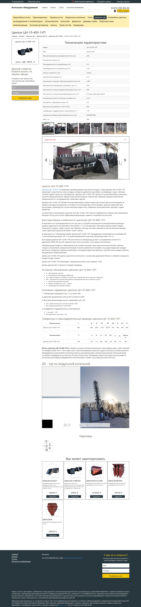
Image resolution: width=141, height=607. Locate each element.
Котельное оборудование (25, 7)
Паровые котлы (56, 17)
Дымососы (76, 21)
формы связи (63, 605)
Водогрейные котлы (22, 17)
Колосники (65, 21)
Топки (89, 17)
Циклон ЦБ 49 (47, 519)
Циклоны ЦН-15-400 (56, 36)
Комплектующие (20, 25)
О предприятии (17, 1)
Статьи (61, 7)
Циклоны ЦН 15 (42, 36)
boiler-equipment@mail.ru (73, 558)
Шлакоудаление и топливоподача (28, 21)
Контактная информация (75, 7)
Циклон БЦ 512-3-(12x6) (94, 480)
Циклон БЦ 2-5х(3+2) (50, 480)
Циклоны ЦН (100, 17)
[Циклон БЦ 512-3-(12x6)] (96, 470)
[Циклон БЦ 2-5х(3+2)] (53, 470)
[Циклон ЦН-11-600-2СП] (75, 470)
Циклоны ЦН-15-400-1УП (51, 189)
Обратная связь (34, 1)
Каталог (53, 7)
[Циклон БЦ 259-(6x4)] (118, 470)
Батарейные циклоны (117, 17)
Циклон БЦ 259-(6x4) (115, 480)
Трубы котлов (65, 25)
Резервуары (78, 25)
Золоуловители (51, 21)
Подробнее (53, 496)
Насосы (53, 25)
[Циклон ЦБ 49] (53, 509)
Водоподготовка (107, 21)
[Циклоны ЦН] (85, 161)
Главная (44, 7)
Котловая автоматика (39, 25)
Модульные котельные (75, 17)
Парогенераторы (40, 17)
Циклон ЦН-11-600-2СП (73, 480)
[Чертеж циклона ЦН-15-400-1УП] (48, 446)
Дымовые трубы (90, 21)
